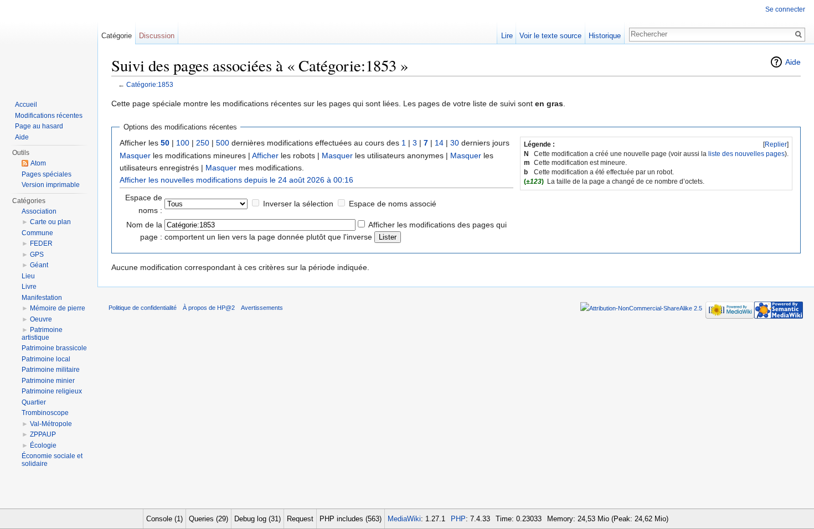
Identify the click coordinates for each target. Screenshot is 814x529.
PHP (458, 519)
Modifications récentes (49, 116)
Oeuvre (41, 319)
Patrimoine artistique (42, 333)
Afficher (265, 155)
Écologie (43, 445)
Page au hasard (39, 126)
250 (202, 142)
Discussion (156, 36)
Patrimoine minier (48, 381)
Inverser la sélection (298, 203)
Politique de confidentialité (143, 307)
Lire (507, 36)
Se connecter (785, 9)
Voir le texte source (550, 36)
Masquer (135, 155)
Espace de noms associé (392, 203)
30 (454, 142)
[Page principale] (48, 44)
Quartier (34, 402)
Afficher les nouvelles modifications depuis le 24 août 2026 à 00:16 (236, 179)
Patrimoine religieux (52, 391)
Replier (776, 144)
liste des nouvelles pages (746, 154)
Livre (29, 287)
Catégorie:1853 (149, 84)
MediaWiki (404, 519)
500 (222, 142)
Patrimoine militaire (51, 370)
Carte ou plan (50, 222)
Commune (37, 233)
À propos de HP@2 (209, 307)
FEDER (41, 243)
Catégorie (116, 36)
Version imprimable (51, 185)
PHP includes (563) (351, 519)
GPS (37, 254)
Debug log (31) (257, 519)
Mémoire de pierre (57, 308)
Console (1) (164, 519)
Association (39, 211)
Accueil (26, 104)
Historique (605, 36)
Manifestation (42, 298)
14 (439, 142)
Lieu (28, 276)
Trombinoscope (45, 413)
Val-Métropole (51, 424)
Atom (38, 163)
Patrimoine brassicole (54, 348)
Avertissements (262, 307)
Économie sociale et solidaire (52, 460)
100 (182, 142)
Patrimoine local (46, 359)
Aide (793, 62)
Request (300, 519)
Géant (39, 265)
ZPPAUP (43, 434)
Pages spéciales (46, 174)
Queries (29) (208, 519)
